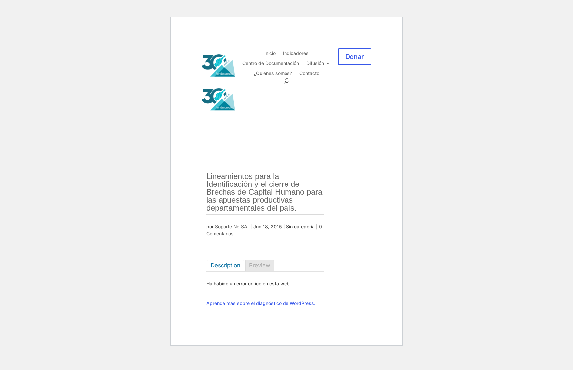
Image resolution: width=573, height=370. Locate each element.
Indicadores (296, 53)
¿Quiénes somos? (273, 73)
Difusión (315, 63)
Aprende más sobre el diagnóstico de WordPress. (260, 303)
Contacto (309, 73)
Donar (354, 57)
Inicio (270, 53)
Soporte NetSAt (232, 226)
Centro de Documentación (270, 63)
